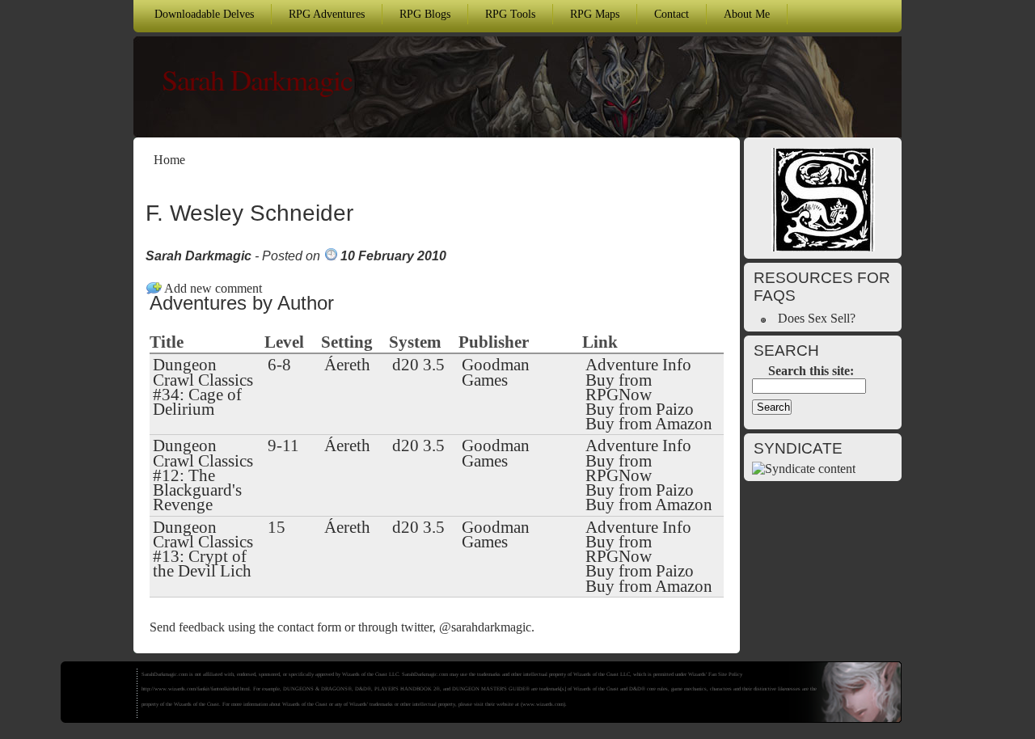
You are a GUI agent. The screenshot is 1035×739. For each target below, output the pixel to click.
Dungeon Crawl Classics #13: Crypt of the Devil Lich (203, 549)
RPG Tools (510, 13)
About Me (747, 13)
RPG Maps (594, 13)
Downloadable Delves (204, 13)
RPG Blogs (424, 13)
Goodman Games (496, 372)
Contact (671, 13)
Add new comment (213, 288)
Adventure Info (638, 365)
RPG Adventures (327, 13)
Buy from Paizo (639, 409)
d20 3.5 (418, 365)
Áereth (347, 365)
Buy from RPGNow (618, 387)
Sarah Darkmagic (257, 79)
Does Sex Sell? (816, 318)
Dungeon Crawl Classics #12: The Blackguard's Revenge (203, 475)
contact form (309, 627)
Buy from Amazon (648, 424)
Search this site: (811, 371)
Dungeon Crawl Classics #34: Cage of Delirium (203, 387)
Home (169, 160)
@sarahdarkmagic (485, 627)
